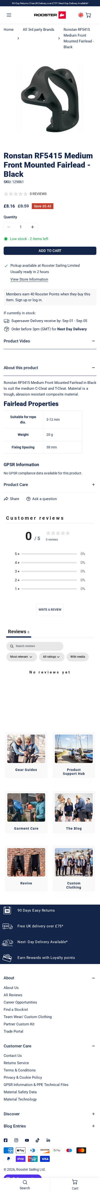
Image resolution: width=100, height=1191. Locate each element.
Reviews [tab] (18, 631)
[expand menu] (9, 15)
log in (37, 300)
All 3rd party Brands (38, 29)
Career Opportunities (20, 1002)
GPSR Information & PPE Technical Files (36, 1085)
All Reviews (13, 995)
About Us (11, 988)
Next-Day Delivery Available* (73, 3)
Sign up (21, 300)
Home (9, 29)
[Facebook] (5, 1140)
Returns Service (16, 1063)
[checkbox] (78, 657)
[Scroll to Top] (91, 1165)
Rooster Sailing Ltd (30, 1169)
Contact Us (13, 1055)
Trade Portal (13, 1031)
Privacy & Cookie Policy (23, 1077)
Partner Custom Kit (19, 1024)
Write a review (50, 609)
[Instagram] (16, 1140)
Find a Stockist (16, 1009)
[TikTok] (37, 1140)
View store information (29, 279)
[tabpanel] (50, 683)
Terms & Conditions (20, 1070)
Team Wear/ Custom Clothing (28, 1017)
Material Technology (20, 1099)
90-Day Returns (20, 3)
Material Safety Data (20, 1092)
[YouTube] (27, 1140)
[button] (88, 14)
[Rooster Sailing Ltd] (50, 15)
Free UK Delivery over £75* (44, 3)
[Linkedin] (48, 1140)
